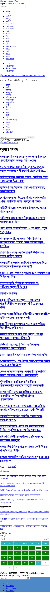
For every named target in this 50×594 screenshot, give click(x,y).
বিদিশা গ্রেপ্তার (8, 293)
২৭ (38, 562)
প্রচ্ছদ (8, 11)
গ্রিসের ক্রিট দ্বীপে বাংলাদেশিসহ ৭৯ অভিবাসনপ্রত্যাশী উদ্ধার (19, 285)
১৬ (10, 558)
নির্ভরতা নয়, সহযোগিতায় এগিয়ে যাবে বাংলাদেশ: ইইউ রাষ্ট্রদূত (19, 346)
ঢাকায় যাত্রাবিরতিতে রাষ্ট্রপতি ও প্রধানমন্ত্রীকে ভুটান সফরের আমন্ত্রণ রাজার (25, 315)
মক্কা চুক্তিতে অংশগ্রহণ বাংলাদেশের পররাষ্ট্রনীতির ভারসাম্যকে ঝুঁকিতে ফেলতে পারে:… (21, 303)
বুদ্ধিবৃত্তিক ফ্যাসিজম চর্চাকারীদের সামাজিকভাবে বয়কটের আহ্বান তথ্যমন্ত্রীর (22, 383)
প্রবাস (8, 41)
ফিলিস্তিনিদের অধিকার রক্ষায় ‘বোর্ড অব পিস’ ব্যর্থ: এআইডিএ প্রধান (24, 179)
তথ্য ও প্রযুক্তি (11, 46)
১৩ (38, 553)
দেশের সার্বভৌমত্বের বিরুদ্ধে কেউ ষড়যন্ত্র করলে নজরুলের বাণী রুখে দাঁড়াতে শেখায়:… (23, 168)
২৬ (32, 562)
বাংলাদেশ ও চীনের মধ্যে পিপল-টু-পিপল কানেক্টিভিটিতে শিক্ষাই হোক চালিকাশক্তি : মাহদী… (22, 242)
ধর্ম (7, 43)
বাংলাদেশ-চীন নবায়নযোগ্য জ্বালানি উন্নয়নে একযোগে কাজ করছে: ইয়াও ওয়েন (23, 158)
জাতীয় (8, 14)
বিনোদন (8, 34)
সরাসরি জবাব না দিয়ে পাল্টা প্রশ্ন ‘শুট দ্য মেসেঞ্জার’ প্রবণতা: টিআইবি (21, 336)
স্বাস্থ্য (8, 56)
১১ (25, 553)
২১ (45, 558)
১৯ (32, 558)
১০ (17, 553)
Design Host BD (22, 575)
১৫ (4, 558)
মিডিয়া (8, 53)
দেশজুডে (9, 19)
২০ (38, 558)
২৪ (17, 562)
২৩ (10, 562)
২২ (4, 562)
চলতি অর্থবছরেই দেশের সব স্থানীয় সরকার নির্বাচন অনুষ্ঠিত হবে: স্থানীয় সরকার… (22, 428)
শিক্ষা (7, 36)
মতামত (8, 48)
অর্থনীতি (8, 21)
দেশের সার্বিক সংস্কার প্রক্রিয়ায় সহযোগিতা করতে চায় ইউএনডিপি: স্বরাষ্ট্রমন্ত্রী (23, 373)
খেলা (7, 31)
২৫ (25, 562)
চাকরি (7, 51)
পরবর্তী (14, 466)
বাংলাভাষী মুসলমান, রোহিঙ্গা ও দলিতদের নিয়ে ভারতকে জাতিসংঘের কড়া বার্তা (23, 264)
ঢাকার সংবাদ (10, 26)
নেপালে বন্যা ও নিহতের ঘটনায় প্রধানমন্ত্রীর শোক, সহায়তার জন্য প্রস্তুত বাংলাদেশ (23, 199)
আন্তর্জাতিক (10, 29)
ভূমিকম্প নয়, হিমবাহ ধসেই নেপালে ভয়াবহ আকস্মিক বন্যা (20, 495)
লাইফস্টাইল (10, 58)
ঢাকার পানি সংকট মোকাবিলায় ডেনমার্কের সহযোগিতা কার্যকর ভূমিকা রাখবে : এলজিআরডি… (21, 395)
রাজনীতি (8, 16)
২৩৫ (9, 466)
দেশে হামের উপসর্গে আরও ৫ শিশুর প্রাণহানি (23, 354)
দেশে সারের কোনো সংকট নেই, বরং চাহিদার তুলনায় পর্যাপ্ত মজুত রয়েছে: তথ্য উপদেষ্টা (22, 407)
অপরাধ (8, 38)
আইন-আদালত (11, 24)
